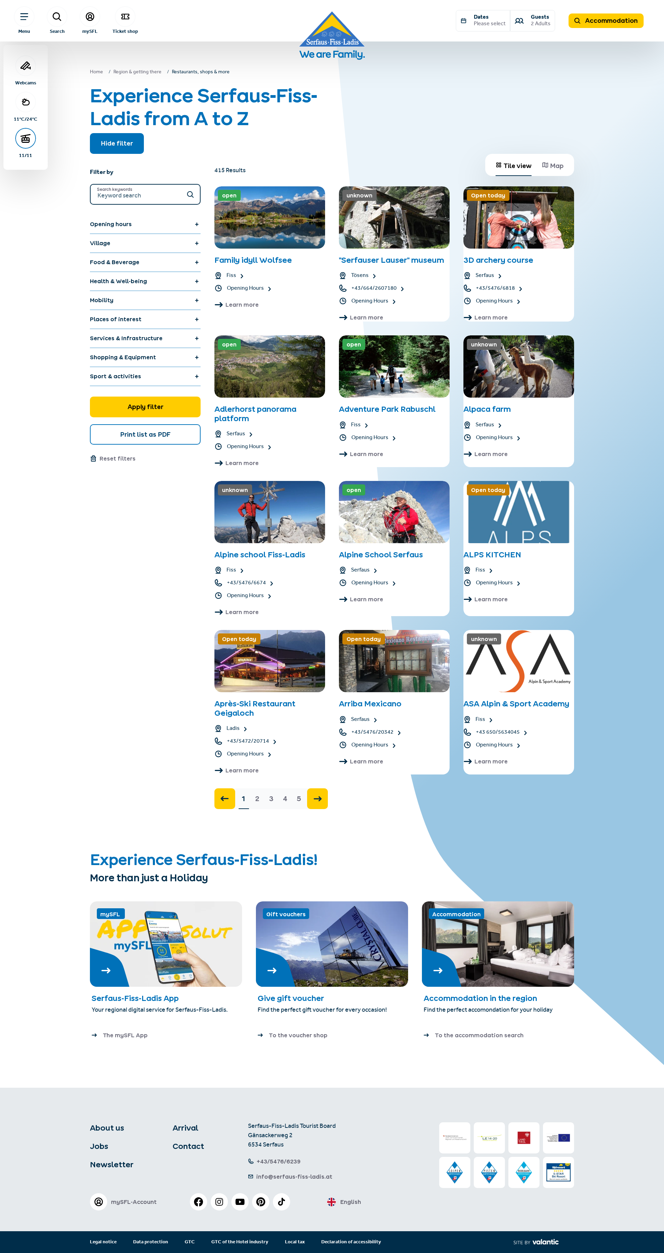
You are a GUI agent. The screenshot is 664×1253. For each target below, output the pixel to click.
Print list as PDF (145, 434)
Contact (188, 1146)
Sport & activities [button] (115, 376)
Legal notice (103, 1242)
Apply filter (145, 407)
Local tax (295, 1242)
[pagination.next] (317, 798)
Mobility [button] (101, 300)
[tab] (514, 165)
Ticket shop (125, 31)
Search (57, 31)
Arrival (185, 1128)
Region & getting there (137, 72)
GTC (190, 1242)
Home (96, 72)
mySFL (90, 31)
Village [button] (100, 243)
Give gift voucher (291, 998)
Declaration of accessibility (351, 1242)
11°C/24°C (25, 119)
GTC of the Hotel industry (239, 1242)
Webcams (25, 82)
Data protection (150, 1242)
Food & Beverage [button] (114, 262)
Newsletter (111, 1164)
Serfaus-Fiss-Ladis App (135, 998)
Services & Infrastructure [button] (126, 338)
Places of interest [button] (115, 319)
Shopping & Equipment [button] (123, 357)
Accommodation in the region (480, 998)
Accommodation (611, 20)
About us (107, 1128)
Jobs (99, 1146)
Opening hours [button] (111, 224)
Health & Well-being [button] (118, 281)
